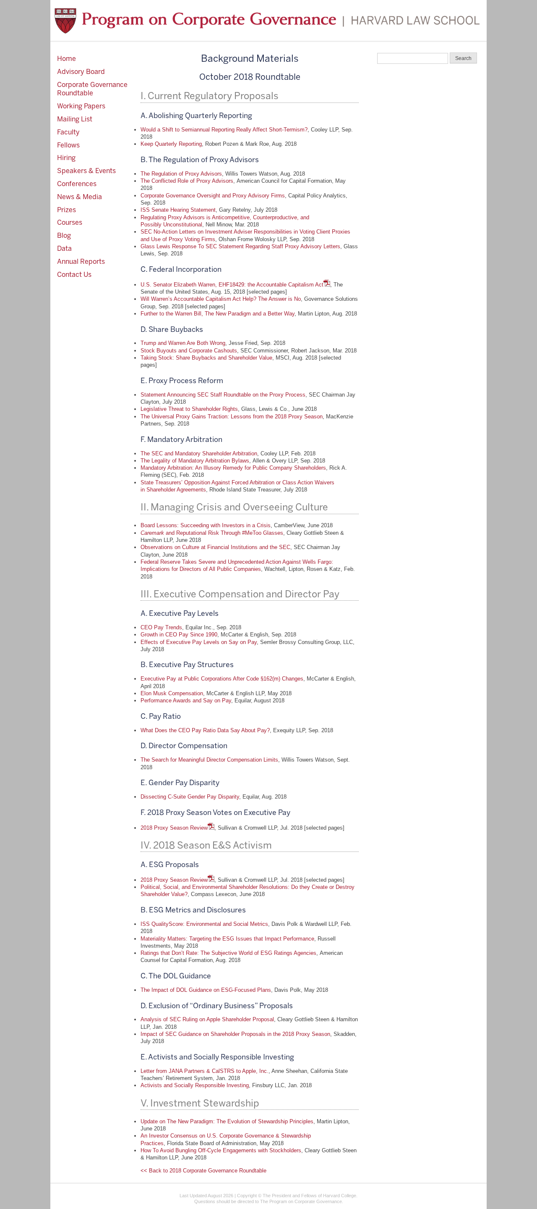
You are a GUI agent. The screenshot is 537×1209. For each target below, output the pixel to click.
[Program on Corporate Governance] (268, 20)
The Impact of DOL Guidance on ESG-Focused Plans (206, 990)
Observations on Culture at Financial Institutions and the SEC (215, 547)
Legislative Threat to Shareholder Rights (189, 409)
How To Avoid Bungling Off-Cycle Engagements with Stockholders (221, 1150)
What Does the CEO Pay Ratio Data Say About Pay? (205, 730)
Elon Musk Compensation (172, 693)
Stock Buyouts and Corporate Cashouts (189, 350)
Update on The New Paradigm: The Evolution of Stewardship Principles (227, 1121)
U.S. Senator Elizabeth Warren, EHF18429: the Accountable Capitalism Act (232, 284)
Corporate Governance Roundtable (92, 89)
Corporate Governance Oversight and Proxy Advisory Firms (213, 195)
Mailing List (74, 119)
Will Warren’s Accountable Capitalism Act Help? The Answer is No (221, 299)
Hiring (66, 158)
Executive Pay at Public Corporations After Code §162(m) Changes (222, 678)
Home (66, 59)
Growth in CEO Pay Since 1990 (179, 634)
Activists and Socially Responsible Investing (195, 1085)
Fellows (68, 145)
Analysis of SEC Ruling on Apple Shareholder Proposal (207, 1019)
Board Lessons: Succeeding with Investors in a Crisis (206, 525)
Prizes (66, 210)
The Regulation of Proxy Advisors (181, 174)
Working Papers (81, 106)
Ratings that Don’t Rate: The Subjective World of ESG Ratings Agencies (228, 953)
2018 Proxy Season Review (174, 828)
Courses (69, 222)
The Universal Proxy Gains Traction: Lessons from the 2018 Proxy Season (232, 416)
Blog (64, 235)
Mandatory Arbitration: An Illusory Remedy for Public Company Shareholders (233, 468)
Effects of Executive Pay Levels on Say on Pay (199, 642)
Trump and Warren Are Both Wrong (183, 343)
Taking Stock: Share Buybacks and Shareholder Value (206, 358)
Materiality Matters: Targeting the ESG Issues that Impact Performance (227, 939)
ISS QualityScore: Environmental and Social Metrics (204, 924)
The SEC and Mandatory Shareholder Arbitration (199, 453)
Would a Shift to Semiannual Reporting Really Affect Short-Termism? (224, 129)
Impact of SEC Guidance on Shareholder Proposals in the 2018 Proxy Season (235, 1034)
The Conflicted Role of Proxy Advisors (187, 181)
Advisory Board (81, 72)
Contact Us (74, 275)
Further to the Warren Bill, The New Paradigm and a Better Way (218, 313)
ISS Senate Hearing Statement (178, 210)
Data (64, 248)
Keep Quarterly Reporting (171, 144)
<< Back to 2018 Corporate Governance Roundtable (203, 1170)
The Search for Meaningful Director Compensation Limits (209, 760)
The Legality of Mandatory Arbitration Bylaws (195, 460)
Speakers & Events (86, 171)
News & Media (79, 197)
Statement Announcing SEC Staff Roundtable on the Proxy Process (223, 395)
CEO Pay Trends (161, 627)
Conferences (76, 184)
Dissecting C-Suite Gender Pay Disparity (190, 797)
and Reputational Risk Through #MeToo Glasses (212, 533)
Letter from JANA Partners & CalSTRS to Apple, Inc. (204, 1071)
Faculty (68, 132)
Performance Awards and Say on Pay (186, 700)
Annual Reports (81, 261)
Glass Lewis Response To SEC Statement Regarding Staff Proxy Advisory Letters (240, 246)
